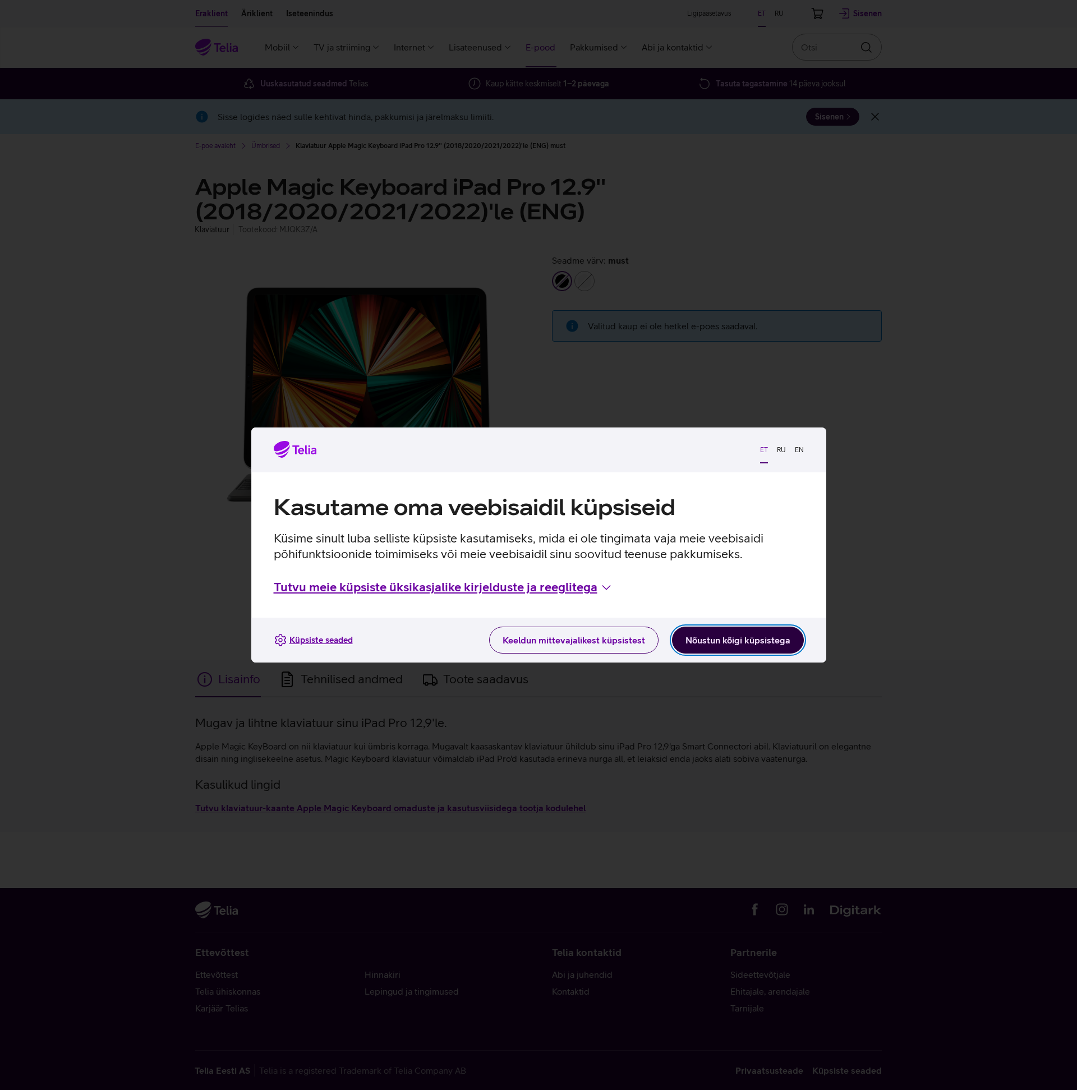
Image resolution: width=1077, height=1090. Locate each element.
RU (781, 450)
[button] (443, 587)
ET (764, 450)
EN (799, 450)
